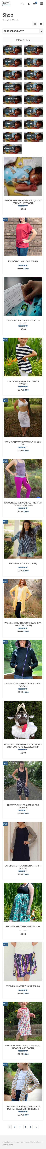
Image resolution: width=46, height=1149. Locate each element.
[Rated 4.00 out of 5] (23, 447)
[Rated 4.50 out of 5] (23, 749)
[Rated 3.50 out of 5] (23, 871)
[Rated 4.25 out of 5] (23, 810)
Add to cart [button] (23, 213)
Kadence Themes (8, 1145)
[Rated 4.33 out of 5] (23, 689)
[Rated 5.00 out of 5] (23, 265)
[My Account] (29, 4)
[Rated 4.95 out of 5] (23, 206)
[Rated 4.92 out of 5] (23, 386)
